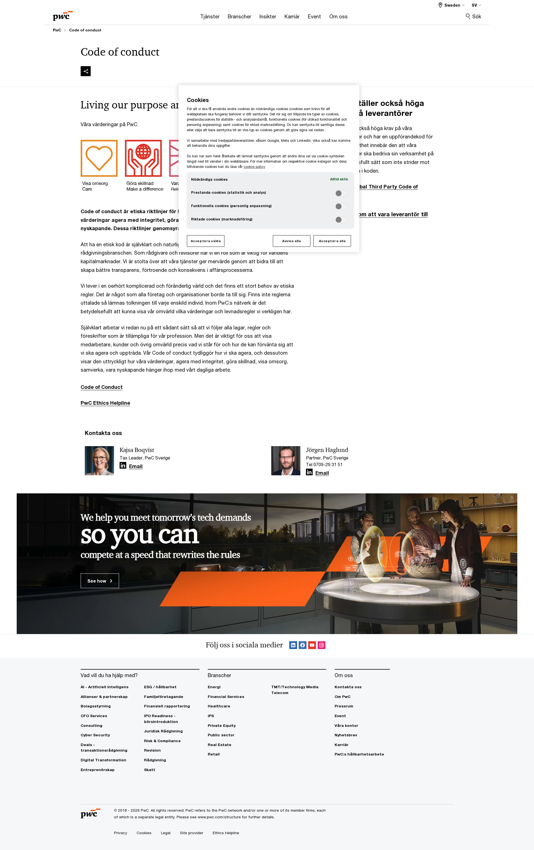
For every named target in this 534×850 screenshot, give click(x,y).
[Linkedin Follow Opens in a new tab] (123, 465)
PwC (57, 30)
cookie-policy (254, 167)
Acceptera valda (206, 241)
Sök (476, 16)
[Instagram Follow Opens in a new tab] (321, 646)
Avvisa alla (291, 241)
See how (97, 580)
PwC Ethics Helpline (105, 403)
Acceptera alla (332, 241)
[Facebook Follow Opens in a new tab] (302, 646)
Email (136, 466)
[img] (86, 71)
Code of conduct (85, 30)
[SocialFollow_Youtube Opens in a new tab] (312, 646)
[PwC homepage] (63, 14)
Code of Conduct (102, 387)
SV (474, 5)
